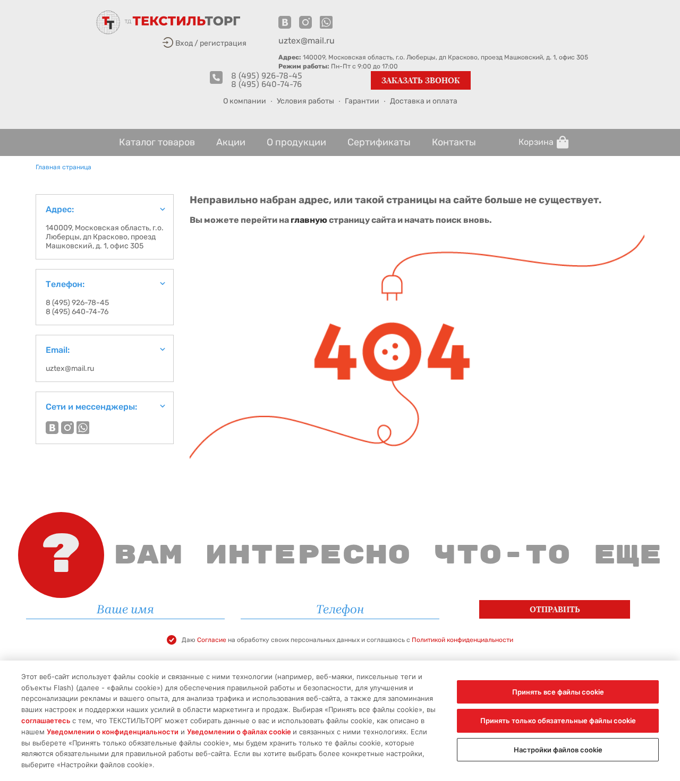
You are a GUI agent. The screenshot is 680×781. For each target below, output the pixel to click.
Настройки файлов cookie (558, 749)
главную (309, 220)
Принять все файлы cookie (558, 692)
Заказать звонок (420, 80)
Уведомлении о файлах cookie (240, 731)
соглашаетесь (46, 720)
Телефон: (65, 284)
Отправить (555, 609)
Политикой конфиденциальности (462, 640)
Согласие (212, 640)
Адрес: (60, 209)
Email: (58, 350)
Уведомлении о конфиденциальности (112, 731)
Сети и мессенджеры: (91, 407)
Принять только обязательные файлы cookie (558, 720)
